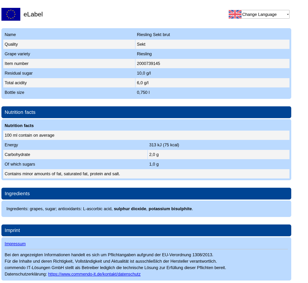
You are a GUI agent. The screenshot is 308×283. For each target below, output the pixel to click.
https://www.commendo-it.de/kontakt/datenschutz (94, 274)
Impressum (15, 243)
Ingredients (17, 193)
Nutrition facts (20, 112)
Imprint (12, 230)
